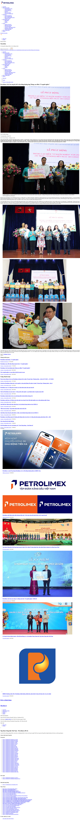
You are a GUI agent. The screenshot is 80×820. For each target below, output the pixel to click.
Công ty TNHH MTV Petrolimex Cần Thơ (10, 743)
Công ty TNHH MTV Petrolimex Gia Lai (10, 744)
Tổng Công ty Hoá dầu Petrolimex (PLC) (10, 788)
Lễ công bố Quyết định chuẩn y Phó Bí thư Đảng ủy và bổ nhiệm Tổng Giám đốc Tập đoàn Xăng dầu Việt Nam (28, 636)
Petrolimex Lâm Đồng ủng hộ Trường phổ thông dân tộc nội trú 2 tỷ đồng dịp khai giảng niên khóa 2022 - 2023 (25, 417)
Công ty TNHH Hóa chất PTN (8, 813)
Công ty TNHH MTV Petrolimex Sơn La (10, 762)
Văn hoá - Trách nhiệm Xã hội (10, 27)
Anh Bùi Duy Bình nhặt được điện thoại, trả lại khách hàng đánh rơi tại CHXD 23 (19, 404)
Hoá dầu (6, 11)
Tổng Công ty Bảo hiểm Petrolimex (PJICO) (11, 790)
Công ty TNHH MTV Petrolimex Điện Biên (10, 768)
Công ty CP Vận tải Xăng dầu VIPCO (9, 793)
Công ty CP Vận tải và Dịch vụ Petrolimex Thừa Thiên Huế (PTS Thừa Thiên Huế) (17, 799)
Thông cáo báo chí (8, 24)
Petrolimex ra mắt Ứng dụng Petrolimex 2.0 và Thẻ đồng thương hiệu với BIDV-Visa (22, 470)
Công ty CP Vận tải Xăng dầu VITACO (9, 794)
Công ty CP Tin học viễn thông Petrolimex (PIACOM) (12, 804)
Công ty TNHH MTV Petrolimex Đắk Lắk (10, 767)
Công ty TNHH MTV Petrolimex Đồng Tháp (10, 771)
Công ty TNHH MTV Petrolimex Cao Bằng (10, 741)
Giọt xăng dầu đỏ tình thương (7, 421)
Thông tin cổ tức (8, 18)
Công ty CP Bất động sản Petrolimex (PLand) (10, 811)
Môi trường (7, 20)
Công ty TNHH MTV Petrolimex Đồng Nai (10, 770)
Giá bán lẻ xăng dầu (3, 33)
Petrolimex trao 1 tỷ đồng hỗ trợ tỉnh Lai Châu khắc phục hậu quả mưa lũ (17, 387)
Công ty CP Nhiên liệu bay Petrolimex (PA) (10, 784)
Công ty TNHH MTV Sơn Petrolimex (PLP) (10, 812)
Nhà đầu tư (4, 14)
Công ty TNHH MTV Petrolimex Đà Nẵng (10, 769)
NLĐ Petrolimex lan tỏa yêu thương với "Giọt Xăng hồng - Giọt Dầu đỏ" (16, 425)
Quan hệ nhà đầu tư (8, 15)
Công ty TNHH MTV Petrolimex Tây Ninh (10, 765)
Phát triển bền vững (6, 19)
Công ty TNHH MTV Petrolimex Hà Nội (10, 746)
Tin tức (4, 23)
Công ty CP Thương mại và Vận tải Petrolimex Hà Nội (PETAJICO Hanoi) (16, 801)
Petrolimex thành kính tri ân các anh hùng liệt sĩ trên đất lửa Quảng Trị (16, 395)
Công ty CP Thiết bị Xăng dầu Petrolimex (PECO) (11, 807)
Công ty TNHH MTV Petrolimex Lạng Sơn (10, 754)
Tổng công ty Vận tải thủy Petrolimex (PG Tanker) (12, 791)
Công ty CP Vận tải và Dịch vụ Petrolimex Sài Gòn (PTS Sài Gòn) (14, 798)
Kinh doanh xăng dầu (8, 8)
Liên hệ (4, 31)
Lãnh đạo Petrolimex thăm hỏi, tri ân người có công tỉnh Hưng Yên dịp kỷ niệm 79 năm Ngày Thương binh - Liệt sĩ (26, 383)
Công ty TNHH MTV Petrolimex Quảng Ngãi (11, 758)
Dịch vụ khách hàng (6, 30)
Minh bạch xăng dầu (8, 25)
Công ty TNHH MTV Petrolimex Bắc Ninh (10, 740)
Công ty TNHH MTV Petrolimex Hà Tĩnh (10, 747)
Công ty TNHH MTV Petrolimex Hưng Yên (10, 748)
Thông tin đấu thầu (8, 29)
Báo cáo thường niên (8, 16)
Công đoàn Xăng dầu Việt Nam (8, 818)
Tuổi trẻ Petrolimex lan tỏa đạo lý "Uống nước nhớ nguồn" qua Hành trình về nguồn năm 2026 (22, 391)
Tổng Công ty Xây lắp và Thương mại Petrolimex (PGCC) (13, 803)
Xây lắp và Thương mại (9, 13)
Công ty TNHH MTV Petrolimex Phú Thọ (10, 757)
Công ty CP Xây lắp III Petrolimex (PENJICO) (11, 809)
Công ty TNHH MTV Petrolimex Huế (9, 745)
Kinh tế (6, 22)
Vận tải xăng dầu (8, 9)
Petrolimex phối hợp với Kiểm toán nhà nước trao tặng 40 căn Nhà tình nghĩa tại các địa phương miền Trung (25, 400)
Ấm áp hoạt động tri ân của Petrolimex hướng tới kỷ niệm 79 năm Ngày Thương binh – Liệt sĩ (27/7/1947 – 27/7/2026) (27, 379)
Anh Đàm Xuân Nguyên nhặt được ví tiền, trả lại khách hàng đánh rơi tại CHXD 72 (19, 412)
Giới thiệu (4, 6)
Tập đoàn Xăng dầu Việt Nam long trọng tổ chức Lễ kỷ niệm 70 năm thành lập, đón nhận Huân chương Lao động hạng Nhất (31, 547)
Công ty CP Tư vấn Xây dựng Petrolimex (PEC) (11, 805)
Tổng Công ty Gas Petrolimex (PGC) (9, 789)
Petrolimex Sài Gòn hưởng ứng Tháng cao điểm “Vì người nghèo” (15, 368)
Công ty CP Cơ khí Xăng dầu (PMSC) (9, 806)
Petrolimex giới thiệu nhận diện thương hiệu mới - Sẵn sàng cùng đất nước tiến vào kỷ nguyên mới (25, 515)
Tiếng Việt (4, 38)
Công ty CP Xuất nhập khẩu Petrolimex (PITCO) (11, 810)
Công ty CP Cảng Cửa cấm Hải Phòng (9, 796)
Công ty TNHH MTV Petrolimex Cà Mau (10, 742)
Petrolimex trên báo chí (9, 28)
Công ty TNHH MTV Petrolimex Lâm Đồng (10, 753)
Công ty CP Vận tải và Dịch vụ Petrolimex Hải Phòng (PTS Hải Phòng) (15, 795)
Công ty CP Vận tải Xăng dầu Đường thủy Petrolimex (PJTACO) (14, 792)
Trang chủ (4, 78)
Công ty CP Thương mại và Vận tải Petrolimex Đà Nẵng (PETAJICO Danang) (17, 800)
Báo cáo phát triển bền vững (10, 17)
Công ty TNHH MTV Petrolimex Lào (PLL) (10, 777)
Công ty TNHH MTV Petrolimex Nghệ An (10, 755)
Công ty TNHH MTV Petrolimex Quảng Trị (10, 760)
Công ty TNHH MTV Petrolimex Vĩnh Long (10, 766)
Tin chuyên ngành (8, 26)
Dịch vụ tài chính (8, 12)
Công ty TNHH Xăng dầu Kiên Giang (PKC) (10, 814)
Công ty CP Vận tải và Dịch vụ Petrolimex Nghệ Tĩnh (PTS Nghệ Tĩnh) (15, 797)
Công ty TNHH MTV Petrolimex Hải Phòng (10, 749)
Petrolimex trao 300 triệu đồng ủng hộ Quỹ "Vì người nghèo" (14, 363)
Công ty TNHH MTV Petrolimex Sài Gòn (10, 761)
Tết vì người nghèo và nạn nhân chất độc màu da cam (12, 372)
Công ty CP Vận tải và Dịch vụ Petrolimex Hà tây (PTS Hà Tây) (14, 802)
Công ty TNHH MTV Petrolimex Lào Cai (10, 752)
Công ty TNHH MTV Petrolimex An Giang (10, 739)
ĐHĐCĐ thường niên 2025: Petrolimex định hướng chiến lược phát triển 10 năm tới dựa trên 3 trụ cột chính (27, 693)
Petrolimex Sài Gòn (7, 354)
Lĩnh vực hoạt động (6, 7)
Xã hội (6, 21)
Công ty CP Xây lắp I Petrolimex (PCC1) (10, 808)
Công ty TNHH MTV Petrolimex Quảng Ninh (11, 759)
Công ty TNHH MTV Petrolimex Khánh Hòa (10, 750)
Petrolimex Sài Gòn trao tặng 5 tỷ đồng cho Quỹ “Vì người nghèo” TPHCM (20, 598)
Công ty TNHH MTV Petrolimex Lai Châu (10, 751)
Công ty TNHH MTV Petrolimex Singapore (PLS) (11, 778)
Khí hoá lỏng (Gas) (8, 10)
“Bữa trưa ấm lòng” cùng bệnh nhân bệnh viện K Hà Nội (13, 408)
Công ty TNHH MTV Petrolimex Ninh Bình (10, 756)
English (4, 39)
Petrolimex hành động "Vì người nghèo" (9, 359)
